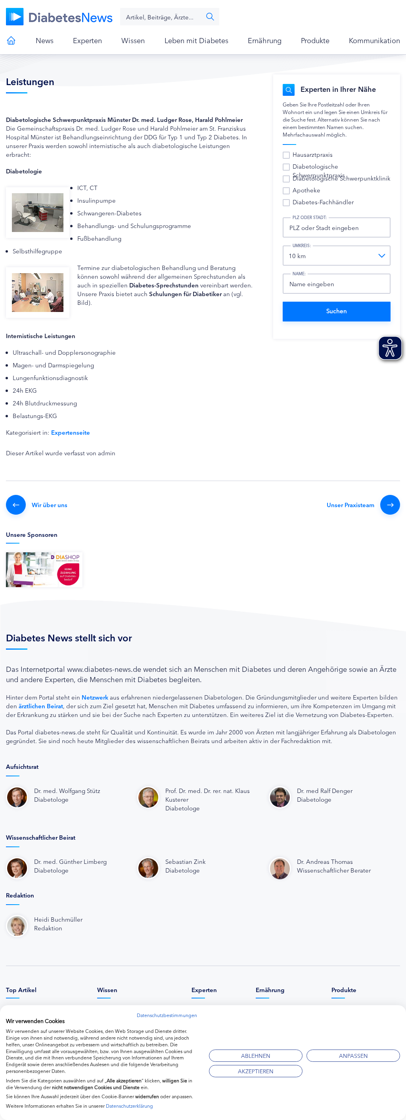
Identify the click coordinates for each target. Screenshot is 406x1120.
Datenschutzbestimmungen (167, 1015)
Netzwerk (95, 697)
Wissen (133, 40)
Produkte (315, 40)
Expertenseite (70, 432)
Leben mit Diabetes (196, 40)
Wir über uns (49, 504)
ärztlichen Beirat (41, 706)
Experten (87, 40)
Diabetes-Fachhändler (323, 202)
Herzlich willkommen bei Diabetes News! (11, 40)
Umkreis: (302, 245)
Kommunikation (374, 40)
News (45, 40)
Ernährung (265, 40)
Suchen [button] (210, 16)
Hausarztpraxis (313, 154)
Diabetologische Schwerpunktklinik (342, 178)
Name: (299, 273)
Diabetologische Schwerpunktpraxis (319, 170)
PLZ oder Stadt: (310, 217)
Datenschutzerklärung (129, 1105)
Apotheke (306, 190)
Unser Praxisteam (350, 504)
